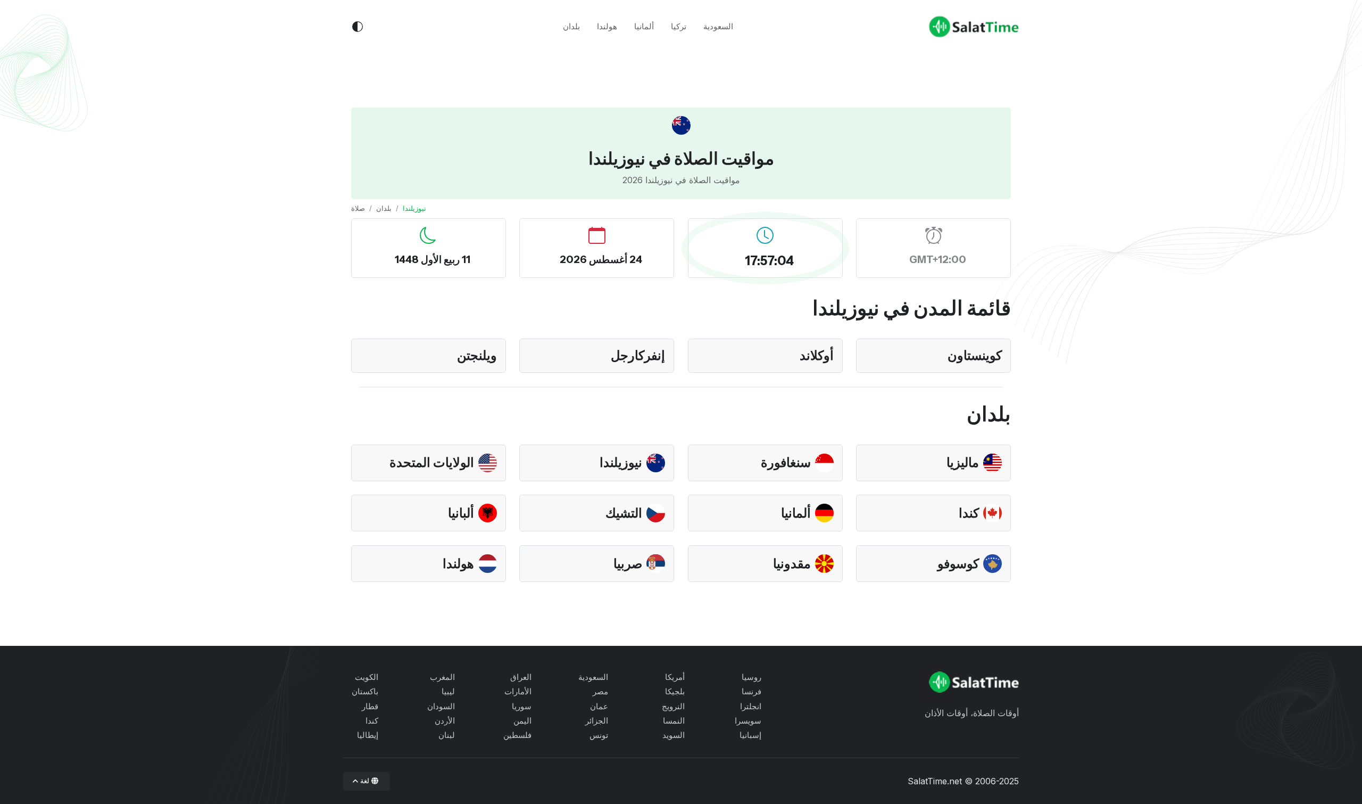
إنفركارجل (638, 355)
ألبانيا (461, 513)
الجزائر (596, 721)
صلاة (358, 208)
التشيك (623, 513)
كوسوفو (958, 563)
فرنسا (751, 691)
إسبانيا (750, 735)
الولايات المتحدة (431, 462)
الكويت (366, 677)
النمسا (674, 721)
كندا (969, 513)
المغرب (442, 677)
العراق (520, 677)
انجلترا (750, 706)
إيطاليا (367, 735)
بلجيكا (675, 691)
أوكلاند (817, 355)
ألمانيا (644, 26)
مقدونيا (792, 563)
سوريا (521, 706)
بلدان (571, 26)
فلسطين (517, 735)
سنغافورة (786, 462)
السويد (673, 735)
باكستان (365, 691)
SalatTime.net (935, 781)
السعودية (718, 26)
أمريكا (675, 677)
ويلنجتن (477, 355)
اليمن (522, 721)
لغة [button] (365, 780)
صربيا (627, 563)
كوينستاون (975, 355)
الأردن (445, 721)
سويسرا (748, 721)
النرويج (673, 706)
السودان (441, 706)
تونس (598, 735)
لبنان (446, 735)
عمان (599, 706)
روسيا (751, 677)
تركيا (678, 26)
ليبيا (448, 691)
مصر (600, 691)
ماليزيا (962, 462)
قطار (370, 706)
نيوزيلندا (621, 462)
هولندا (607, 26)
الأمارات (517, 691)
